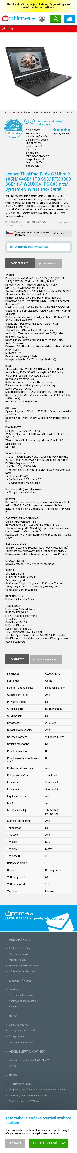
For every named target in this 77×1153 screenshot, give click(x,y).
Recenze (13, 989)
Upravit (15, 1143)
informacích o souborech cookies (28, 1130)
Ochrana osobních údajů (21, 995)
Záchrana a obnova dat (21, 1042)
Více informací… (62, 233)
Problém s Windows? (20, 1083)
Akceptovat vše (45, 1143)
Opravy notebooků (18, 1024)
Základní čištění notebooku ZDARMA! (29, 1060)
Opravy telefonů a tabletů (22, 1030)
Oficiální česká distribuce (22, 971)
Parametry (50, 263)
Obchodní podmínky (19, 948)
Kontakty (13, 1006)
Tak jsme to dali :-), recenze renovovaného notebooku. (37, 1089)
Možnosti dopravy (18, 954)
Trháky (12, 1065)
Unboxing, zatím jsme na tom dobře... (28, 1095)
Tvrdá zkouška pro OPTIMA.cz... (25, 1101)
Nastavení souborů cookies (23, 1001)
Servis (14, 1016)
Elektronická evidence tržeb (23, 965)
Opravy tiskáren (17, 1036)
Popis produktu (47, 659)
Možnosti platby (17, 959)
